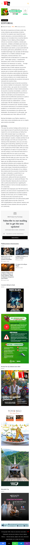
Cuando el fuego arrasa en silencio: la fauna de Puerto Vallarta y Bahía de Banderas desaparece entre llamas (7, 275)
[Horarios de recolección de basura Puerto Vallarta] (15, 11)
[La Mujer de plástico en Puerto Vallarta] (22, 251)
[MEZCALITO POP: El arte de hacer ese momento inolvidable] (7, 251)
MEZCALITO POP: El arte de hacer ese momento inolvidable (6, 258)
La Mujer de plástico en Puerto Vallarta (22, 257)
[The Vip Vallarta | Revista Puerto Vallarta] (7, 3)
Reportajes (4, 20)
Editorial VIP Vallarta (6, 26)
